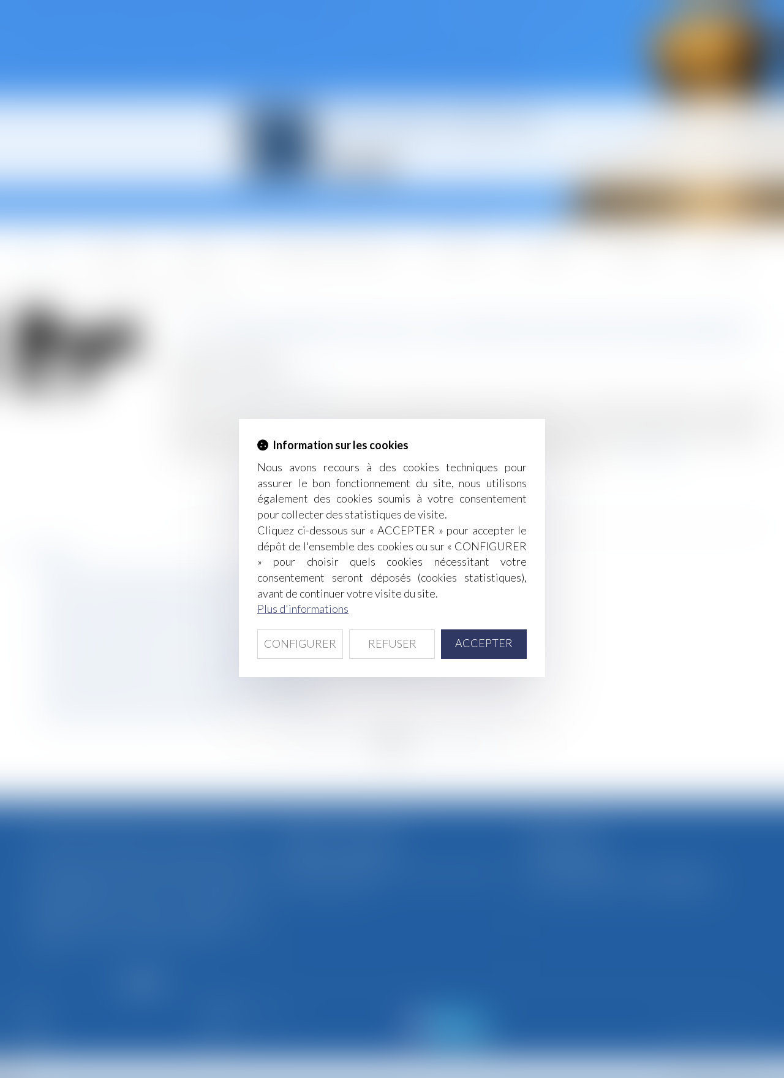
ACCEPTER (484, 643)
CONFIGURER (300, 643)
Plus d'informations (303, 608)
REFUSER (392, 643)
